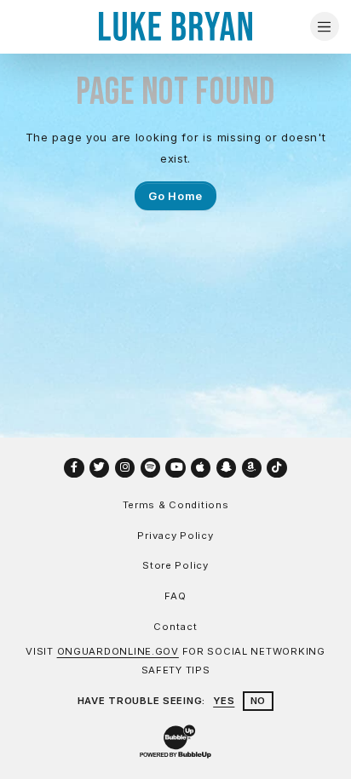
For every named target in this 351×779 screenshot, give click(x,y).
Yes (223, 701)
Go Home (175, 196)
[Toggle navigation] (324, 26)
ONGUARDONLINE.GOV (118, 651)
